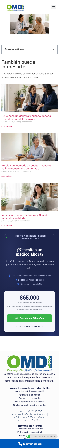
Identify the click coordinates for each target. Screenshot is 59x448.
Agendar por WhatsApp (32, 318)
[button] (53, 7)
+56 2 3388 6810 (34, 326)
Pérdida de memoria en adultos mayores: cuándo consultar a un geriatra (26, 167)
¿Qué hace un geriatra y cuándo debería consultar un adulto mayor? (26, 117)
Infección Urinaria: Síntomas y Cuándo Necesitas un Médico (25, 217)
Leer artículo (6, 127)
